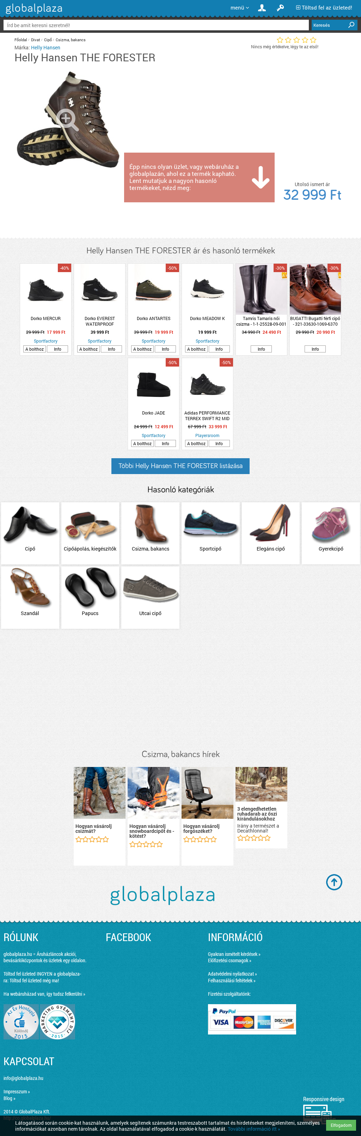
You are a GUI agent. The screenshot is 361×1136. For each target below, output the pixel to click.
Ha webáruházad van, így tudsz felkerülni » (44, 993)
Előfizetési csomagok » (229, 960)
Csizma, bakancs (71, 39)
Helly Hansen (45, 47)
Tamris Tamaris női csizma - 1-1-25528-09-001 (261, 321)
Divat (35, 39)
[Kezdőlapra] (33, 14)
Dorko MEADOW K (207, 318)
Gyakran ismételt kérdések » (234, 954)
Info (57, 349)
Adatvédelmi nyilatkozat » (232, 973)
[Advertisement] (180, 689)
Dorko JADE (153, 413)
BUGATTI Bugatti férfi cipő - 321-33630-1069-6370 (315, 321)
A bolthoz (34, 349)
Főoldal (20, 39)
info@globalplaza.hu (23, 1078)
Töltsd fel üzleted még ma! (34, 980)
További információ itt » (254, 1128)
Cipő (48, 39)
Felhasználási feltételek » (232, 980)
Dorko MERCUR (46, 318)
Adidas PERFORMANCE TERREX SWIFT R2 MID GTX (207, 415)
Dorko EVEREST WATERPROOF (100, 321)
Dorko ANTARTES (153, 318)
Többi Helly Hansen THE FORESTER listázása (180, 465)
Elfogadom (341, 1125)
